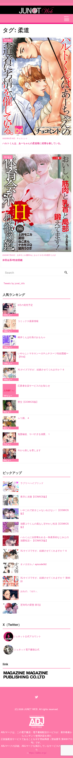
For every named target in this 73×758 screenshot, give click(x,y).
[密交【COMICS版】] (10, 407)
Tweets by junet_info (14, 283)
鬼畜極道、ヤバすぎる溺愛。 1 (34, 434)
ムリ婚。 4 (23, 418)
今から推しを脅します (29, 450)
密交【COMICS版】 (28, 401)
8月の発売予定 (25, 305)
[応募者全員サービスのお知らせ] (10, 390)
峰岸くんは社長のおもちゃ (31, 337)
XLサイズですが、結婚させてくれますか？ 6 (41, 369)
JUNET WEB (31, 709)
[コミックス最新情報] (10, 326)
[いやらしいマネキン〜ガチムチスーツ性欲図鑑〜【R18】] (10, 358)
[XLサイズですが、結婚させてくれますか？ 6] (10, 374)
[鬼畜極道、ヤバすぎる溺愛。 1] (10, 439)
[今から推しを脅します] (10, 455)
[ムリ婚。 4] (10, 423)
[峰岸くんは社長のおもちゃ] (10, 342)
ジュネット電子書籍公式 (26, 649)
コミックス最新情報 (28, 321)
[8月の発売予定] (10, 310)
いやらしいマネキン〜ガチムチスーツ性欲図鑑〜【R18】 (43, 355)
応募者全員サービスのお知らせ (34, 385)
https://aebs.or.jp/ (38, 752)
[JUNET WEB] (36, 10)
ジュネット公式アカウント (27, 636)
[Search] (66, 272)
